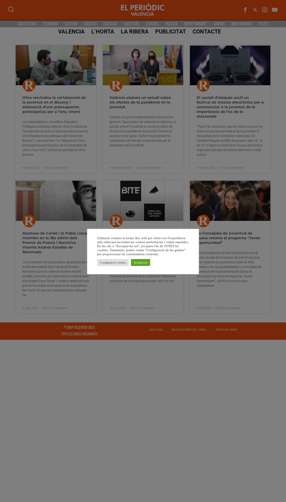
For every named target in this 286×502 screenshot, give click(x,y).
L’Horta (102, 31)
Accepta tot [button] (140, 262)
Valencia (71, 31)
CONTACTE (207, 31)
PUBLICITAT (170, 31)
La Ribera (135, 31)
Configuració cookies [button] (113, 262)
